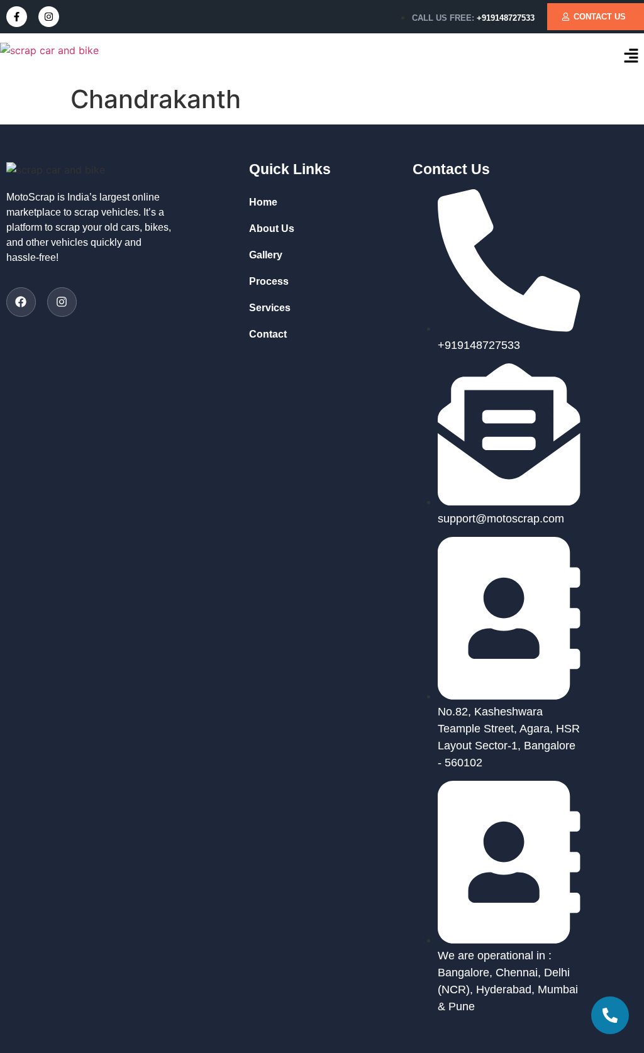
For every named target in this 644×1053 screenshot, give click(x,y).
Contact (268, 334)
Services (270, 307)
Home (263, 202)
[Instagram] (48, 16)
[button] (631, 56)
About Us (271, 228)
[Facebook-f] (16, 16)
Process (269, 281)
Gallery (265, 255)
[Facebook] (21, 302)
